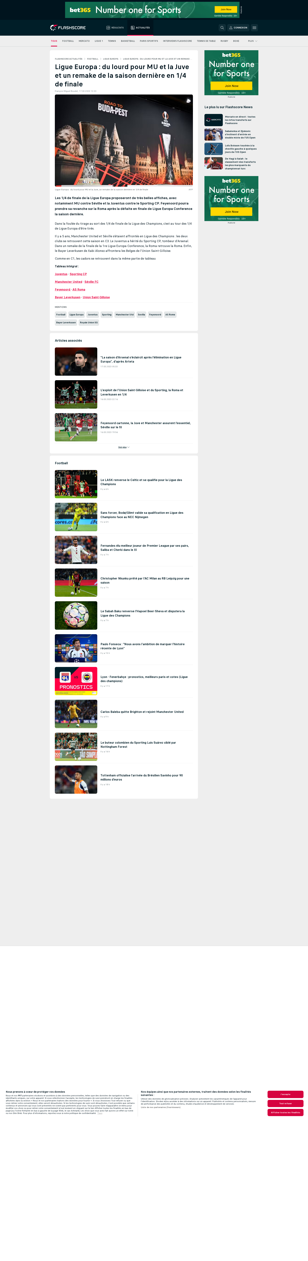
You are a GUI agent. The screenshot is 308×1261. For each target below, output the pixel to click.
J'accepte (285, 1094)
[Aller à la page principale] (70, 28)
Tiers (99, 1113)
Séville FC (92, 282)
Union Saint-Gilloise (96, 297)
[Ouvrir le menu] (254, 27)
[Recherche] (222, 27)
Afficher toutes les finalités (285, 1112)
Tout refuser (285, 1103)
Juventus (61, 274)
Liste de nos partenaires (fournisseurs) (161, 1107)
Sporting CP (78, 274)
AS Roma (78, 289)
